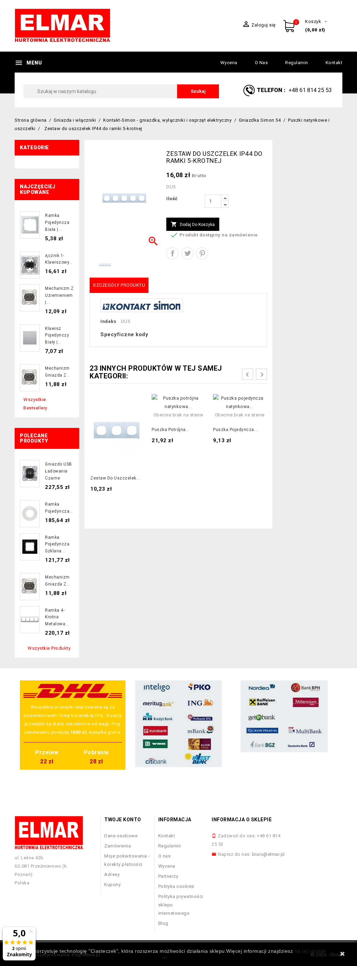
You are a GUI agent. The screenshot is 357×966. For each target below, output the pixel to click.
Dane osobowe (120, 835)
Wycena (228, 62)
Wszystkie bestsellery (35, 403)
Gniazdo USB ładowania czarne (58, 471)
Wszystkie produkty (49, 648)
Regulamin (296, 62)
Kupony (112, 884)
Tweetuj (187, 253)
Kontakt (334, 62)
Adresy (112, 874)
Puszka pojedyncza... (235, 429)
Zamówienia (117, 845)
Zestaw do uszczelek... (115, 478)
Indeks (108, 321)
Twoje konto (122, 819)
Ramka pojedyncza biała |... (57, 222)
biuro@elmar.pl (268, 854)
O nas (261, 62)
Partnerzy (168, 876)
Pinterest (202, 253)
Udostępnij (172, 253)
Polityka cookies (176, 886)
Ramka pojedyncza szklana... (57, 544)
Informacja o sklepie (242, 819)
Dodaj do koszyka (193, 224)
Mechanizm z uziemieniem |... (59, 295)
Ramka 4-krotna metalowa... (57, 617)
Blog (163, 923)
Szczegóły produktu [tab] (119, 285)
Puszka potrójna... (170, 429)
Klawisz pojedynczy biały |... (57, 335)
